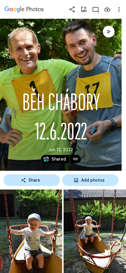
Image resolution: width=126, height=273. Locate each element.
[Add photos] (84, 9)
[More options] (119, 9)
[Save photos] (107, 9)
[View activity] (95, 9)
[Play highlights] (109, 32)
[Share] (72, 9)
